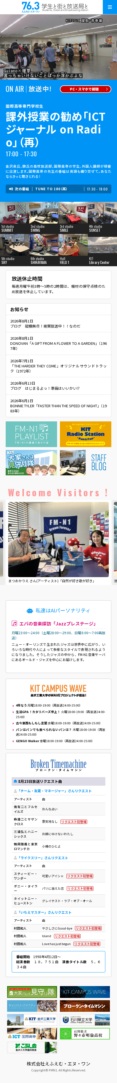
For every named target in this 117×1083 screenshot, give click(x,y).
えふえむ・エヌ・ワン (58, 7)
